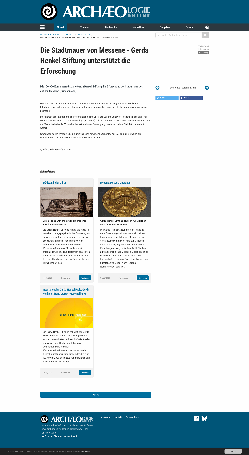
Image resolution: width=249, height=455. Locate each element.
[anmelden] (207, 27)
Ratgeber (165, 27)
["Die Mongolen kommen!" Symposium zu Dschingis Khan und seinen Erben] (157, 87)
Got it (233, 451)
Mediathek (138, 27)
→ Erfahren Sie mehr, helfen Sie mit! (60, 436)
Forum (189, 27)
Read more (85, 278)
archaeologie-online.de (51, 34)
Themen (84, 27)
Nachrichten (84, 34)
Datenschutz (132, 417)
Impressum (105, 417)
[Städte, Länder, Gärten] (66, 201)
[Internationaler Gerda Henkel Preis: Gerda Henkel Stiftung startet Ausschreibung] (66, 312)
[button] (167, 98)
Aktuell (61, 27)
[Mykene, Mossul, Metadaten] (124, 201)
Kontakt (118, 417)
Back (96, 394)
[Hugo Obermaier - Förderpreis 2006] (207, 87)
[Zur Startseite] (95, 11)
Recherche (111, 27)
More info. (85, 451)
